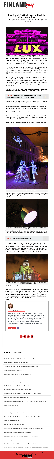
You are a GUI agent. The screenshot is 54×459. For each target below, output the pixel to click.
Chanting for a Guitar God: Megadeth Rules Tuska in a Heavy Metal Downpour (21, 436)
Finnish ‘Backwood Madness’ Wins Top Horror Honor (15, 378)
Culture (25, 21)
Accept (24, 456)
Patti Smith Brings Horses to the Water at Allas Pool (15, 412)
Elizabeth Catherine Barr (20, 20)
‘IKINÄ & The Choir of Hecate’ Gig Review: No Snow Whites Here (18, 385)
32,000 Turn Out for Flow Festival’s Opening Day (14, 382)
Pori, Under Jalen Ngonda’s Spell (11, 420)
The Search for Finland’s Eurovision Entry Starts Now (15, 370)
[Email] (18, 328)
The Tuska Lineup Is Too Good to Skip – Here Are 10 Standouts (18, 440)
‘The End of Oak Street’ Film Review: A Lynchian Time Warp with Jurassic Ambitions (22, 393)
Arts (45, 20)
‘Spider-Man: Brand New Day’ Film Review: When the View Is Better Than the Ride (22, 416)
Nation (29, 21)
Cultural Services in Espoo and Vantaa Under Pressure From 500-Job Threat (21, 366)
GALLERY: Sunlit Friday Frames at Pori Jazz (14, 424)
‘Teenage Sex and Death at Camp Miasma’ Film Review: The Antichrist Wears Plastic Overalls (25, 401)
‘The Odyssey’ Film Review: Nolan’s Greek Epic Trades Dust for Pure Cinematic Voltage (23, 428)
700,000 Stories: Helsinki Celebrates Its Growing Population (17, 389)
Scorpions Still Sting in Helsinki (11, 405)
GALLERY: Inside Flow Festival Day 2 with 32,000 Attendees (17, 374)
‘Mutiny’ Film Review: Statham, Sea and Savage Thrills (16, 362)
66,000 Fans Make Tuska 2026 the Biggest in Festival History (17, 432)
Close (29, 456)
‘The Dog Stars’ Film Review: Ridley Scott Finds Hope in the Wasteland (19, 358)
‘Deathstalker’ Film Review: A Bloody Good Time (14, 409)
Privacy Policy (33, 454)
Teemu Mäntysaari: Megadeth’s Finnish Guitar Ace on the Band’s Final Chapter (21, 443)
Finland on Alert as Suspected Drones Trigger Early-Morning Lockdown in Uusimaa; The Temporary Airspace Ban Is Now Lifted (26, 448)
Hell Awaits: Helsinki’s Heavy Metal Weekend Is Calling (16, 397)
